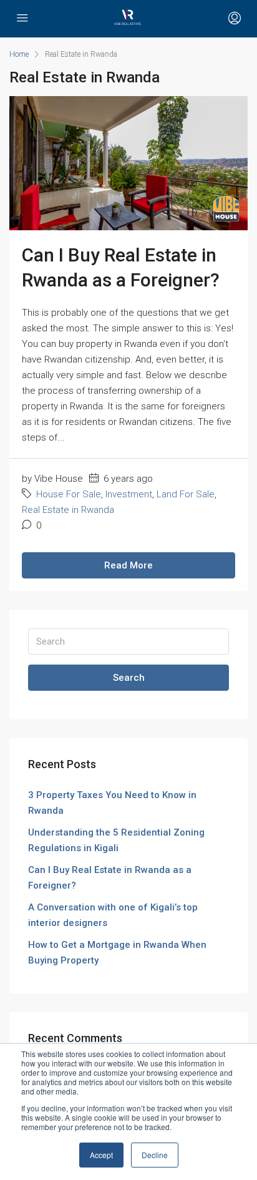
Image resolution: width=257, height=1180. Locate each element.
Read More (128, 565)
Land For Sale (186, 494)
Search (129, 677)
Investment (128, 494)
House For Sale (68, 494)
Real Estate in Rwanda (68, 509)
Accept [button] (101, 1154)
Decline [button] (155, 1154)
